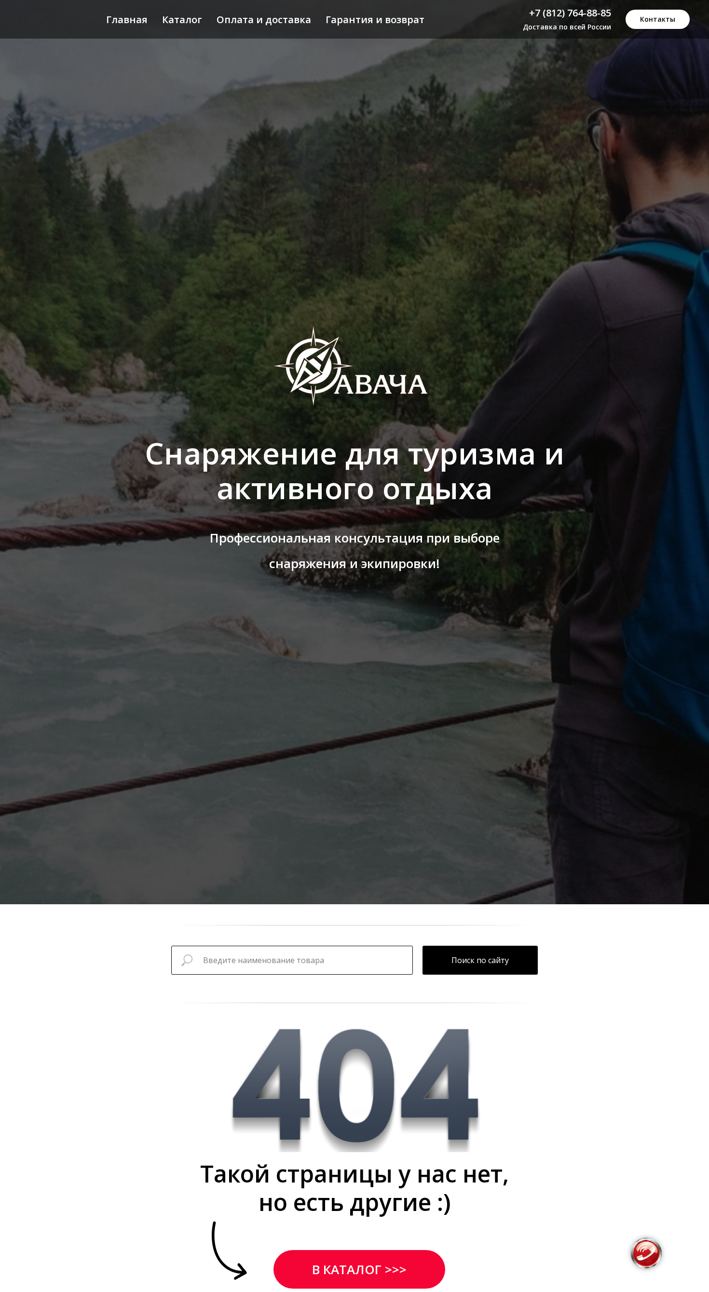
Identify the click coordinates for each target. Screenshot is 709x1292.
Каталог (182, 19)
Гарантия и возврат (375, 19)
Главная (127, 19)
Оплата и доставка (264, 19)
